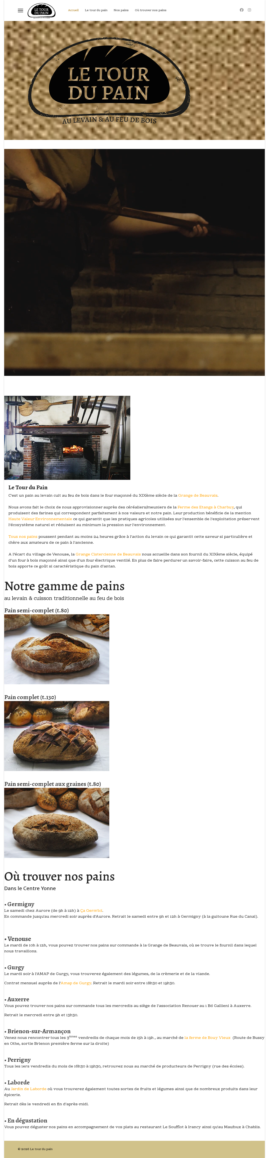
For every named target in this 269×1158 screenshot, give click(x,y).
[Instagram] (249, 10)
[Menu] (20, 10)
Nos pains (121, 10)
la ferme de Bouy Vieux (208, 1038)
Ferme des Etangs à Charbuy (206, 507)
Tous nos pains (23, 537)
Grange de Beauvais (198, 495)
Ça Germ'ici (91, 911)
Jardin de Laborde (28, 1089)
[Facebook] (242, 10)
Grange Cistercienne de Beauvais (108, 554)
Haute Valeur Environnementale (40, 519)
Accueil (73, 10)
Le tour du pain (96, 10)
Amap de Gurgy (76, 983)
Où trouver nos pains (150, 10)
